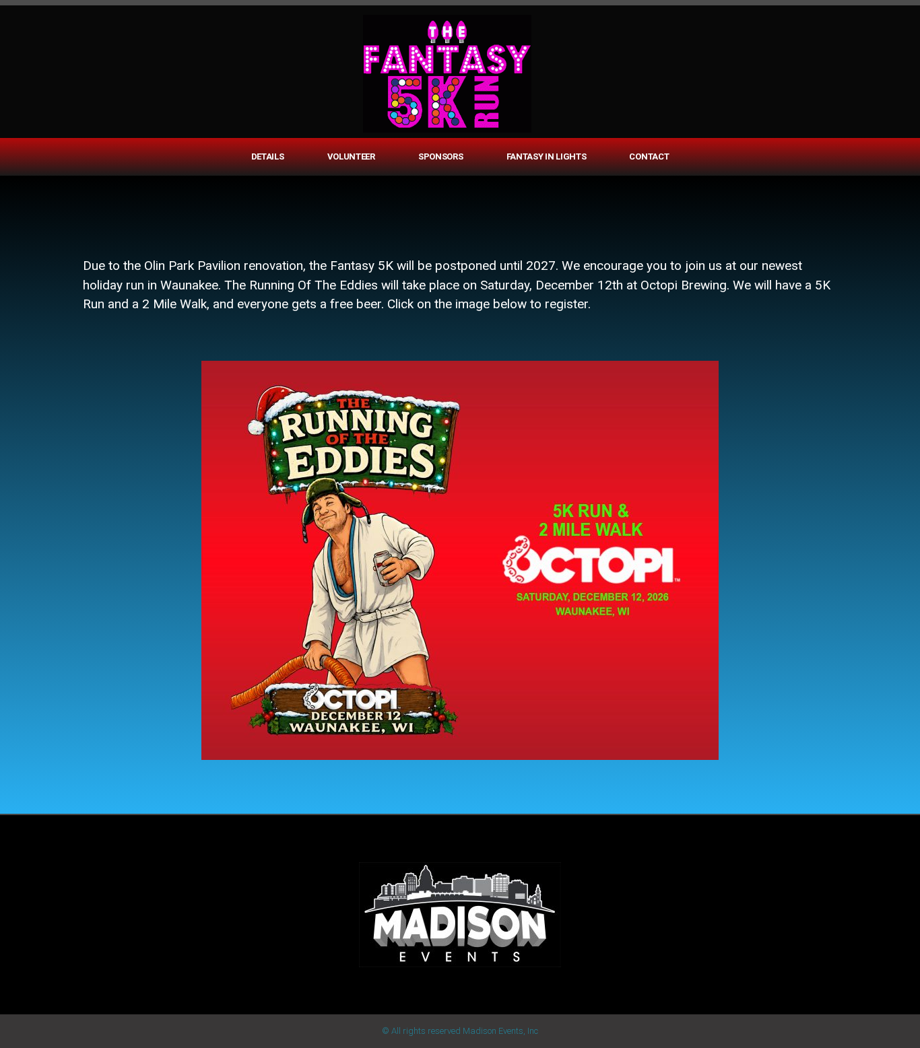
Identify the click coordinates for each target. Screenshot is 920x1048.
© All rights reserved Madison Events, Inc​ (460, 1031)
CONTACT (649, 156)
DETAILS (267, 156)
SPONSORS (440, 156)
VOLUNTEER (351, 156)
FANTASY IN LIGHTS (546, 156)
